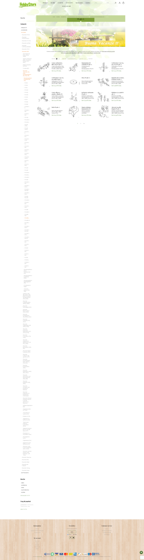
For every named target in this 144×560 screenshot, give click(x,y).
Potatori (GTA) (26, 416)
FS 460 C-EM (27, 182)
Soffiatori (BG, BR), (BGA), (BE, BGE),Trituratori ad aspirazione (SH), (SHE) (27, 296)
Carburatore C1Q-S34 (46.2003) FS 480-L (118, 63)
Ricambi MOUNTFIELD (25, 38)
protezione (23, 504)
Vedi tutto (23, 509)
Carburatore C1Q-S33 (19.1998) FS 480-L (58, 78)
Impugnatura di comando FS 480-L (87, 63)
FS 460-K (27, 200)
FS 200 (26, 90)
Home (54, 16)
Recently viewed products (107, 530)
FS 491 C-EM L (27, 245)
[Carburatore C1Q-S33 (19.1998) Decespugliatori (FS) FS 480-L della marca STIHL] (43, 82)
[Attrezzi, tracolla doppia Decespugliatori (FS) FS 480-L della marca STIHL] (103, 111)
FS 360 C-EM (27, 111)
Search (107, 528)
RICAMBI (23, 32)
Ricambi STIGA (26, 34)
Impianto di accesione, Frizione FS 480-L (118, 78)
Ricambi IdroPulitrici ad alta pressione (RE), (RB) (26, 376)
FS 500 (26, 248)
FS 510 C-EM (27, 251)
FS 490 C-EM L (27, 234)
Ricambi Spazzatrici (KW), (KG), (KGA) (27, 371)
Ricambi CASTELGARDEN (26, 46)
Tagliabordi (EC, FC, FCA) (27, 409)
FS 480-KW (27, 215)
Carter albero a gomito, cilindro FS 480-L (57, 93)
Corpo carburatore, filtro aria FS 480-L (57, 63)
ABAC (22, 483)
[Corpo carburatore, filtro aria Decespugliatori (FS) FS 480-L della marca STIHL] (43, 67)
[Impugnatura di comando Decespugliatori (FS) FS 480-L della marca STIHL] (73, 67)
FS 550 (26, 257)
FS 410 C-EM (27, 147)
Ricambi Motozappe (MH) (27, 306)
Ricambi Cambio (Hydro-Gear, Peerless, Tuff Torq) (27, 453)
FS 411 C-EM (27, 161)
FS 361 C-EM (27, 114)
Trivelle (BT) (26, 68)
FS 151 (26, 87)
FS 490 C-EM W (27, 238)
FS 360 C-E (27, 107)
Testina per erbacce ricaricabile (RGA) (26, 424)
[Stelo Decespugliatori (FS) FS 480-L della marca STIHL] (43, 111)
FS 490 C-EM (27, 223)
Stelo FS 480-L (56, 107)
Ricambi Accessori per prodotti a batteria (26, 387)
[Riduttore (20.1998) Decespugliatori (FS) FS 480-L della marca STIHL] (103, 96)
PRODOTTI (24, 27)
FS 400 (26, 117)
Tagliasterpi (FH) (27, 440)
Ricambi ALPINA (26, 43)
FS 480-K (27, 212)
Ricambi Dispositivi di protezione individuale (26, 393)
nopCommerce (39, 556)
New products (106, 534)
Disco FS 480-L (86, 78)
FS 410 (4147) (26, 129)
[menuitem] (37, 529)
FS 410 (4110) (26, 125)
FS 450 (26, 170)
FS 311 (26, 99)
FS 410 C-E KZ (27, 139)
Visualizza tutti (25, 495)
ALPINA (23, 492)
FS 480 (26, 209)
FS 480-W (27, 220)
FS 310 (26, 97)
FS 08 (26, 83)
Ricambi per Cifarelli (25, 465)
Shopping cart (37, 546)
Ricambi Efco (25, 459)
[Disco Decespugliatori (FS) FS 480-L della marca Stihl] (73, 82)
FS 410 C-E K (27, 136)
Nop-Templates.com (51, 556)
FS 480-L (27, 218)
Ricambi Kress (25, 470)
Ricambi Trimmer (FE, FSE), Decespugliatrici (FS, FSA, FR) (27, 73)
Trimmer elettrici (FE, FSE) (27, 290)
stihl (29, 506)
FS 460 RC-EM (26, 197)
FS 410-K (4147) (27, 157)
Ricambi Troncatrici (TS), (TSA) (27, 336)
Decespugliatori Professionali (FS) (27, 79)
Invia (72, 532)
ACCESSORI (24, 30)
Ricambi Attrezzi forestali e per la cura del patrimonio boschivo (27, 401)
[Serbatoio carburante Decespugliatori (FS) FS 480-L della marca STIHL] (73, 96)
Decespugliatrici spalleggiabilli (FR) (27, 282)
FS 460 (26, 179)
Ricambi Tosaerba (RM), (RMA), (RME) (26, 302)
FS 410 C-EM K (27, 150)
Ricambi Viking (26, 468)
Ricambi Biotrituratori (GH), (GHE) (26, 311)
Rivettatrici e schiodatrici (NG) (27, 434)
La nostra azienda (37, 532)
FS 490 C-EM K (27, 227)
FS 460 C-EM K (27, 186)
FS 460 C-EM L (27, 193)
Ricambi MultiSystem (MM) (26, 366)
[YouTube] (73, 537)
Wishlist (37, 548)
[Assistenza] (141, 552)
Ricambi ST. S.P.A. (26, 40)
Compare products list (107, 532)
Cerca (115, 3)
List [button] (59, 59)
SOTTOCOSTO (25, 472)
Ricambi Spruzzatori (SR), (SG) (27, 347)
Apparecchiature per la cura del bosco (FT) (27, 429)
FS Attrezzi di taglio (27, 286)
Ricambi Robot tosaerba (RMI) (26, 351)
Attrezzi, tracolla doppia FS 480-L (116, 108)
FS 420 (26, 167)
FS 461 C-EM (27, 203)
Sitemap (37, 528)
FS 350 (26, 102)
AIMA (22, 487)
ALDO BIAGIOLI (25, 490)
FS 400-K (27, 119)
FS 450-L (27, 175)
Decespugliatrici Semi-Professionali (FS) (27, 271)
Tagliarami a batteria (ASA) (26, 419)
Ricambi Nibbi (25, 462)
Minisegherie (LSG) (26, 437)
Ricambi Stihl (25, 51)
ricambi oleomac (30, 504)
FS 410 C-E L (27, 143)
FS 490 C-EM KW (27, 230)
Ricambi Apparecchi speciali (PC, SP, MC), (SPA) (27, 341)
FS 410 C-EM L (27, 154)
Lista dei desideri (44, 63)
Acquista (42, 60)
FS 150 (26, 85)
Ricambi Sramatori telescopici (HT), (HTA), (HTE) (27, 330)
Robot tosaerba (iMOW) (27, 65)
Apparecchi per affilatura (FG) (27, 443)
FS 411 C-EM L (27, 165)
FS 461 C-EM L (27, 206)
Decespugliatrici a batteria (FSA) (27, 277)
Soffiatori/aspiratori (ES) (27, 406)
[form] (72, 529)
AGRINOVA (24, 485)
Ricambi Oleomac (26, 457)
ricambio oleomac (24, 506)
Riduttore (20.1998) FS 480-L (117, 93)
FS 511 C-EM (27, 254)
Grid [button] (57, 59)
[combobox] (104, 3)
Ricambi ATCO (25, 49)
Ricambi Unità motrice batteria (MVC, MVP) (27, 448)
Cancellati (75, 534)
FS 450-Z (27, 177)
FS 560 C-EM (27, 263)
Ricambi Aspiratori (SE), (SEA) (26, 382)
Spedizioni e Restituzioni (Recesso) (37, 530)
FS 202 (26, 92)
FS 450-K (27, 172)
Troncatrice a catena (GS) (26, 413)
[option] (80, 36)
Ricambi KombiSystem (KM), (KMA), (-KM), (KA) (26, 361)
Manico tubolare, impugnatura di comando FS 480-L (87, 108)
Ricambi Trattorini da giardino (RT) (26, 356)
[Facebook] (70, 537)
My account (37, 541)
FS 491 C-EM (27, 241)
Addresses (37, 544)
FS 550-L (27, 260)
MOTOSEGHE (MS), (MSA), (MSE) (26, 55)
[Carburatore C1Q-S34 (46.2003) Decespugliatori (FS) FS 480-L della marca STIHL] (103, 67)
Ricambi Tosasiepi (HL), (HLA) (26, 320)
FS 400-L (27, 122)
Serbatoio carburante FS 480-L (87, 93)
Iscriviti (69, 534)
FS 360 (26, 104)
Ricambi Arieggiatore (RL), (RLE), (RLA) (27, 316)
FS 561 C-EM (27, 266)
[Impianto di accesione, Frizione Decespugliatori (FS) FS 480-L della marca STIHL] (103, 82)
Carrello (123, 3)
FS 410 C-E (27, 132)
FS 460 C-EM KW (27, 190)
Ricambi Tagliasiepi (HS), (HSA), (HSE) (27, 325)
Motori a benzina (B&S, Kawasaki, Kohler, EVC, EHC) (27, 60)
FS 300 (26, 94)
